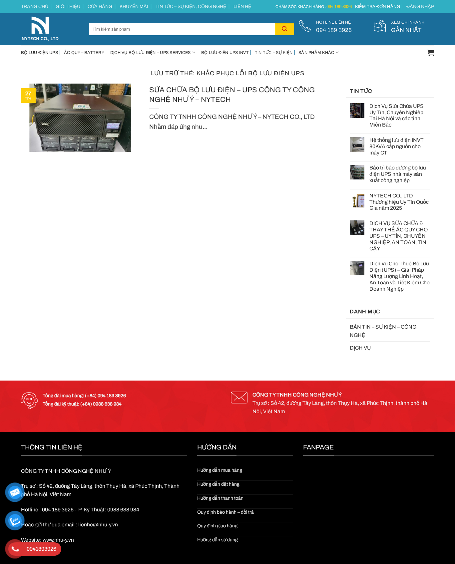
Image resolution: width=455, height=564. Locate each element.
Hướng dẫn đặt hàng (218, 484)
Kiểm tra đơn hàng (377, 6)
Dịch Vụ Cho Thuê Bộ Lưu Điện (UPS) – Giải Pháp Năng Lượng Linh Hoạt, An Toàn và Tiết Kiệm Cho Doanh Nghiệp (399, 276)
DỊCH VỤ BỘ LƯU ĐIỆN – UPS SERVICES (150, 52)
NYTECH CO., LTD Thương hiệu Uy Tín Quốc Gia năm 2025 (399, 202)
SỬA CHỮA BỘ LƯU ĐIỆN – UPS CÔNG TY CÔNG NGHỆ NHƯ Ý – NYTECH (232, 94)
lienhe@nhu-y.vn (98, 524)
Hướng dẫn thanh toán (220, 498)
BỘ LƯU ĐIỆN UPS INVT (225, 52)
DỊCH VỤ (360, 348)
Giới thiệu (68, 6)
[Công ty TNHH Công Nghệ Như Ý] (50, 29)
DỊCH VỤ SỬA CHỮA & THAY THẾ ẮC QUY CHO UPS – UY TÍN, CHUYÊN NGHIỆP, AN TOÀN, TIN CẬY (398, 235)
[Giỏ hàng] (430, 52)
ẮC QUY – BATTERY (84, 52)
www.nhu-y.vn (58, 540)
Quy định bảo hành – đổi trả (225, 512)
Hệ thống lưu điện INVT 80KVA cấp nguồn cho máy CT (396, 146)
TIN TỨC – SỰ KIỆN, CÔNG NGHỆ (191, 6)
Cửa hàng (100, 6)
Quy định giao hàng (217, 525)
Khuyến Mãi (134, 6)
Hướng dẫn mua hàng (219, 470)
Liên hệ (242, 6)
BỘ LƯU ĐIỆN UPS (39, 52)
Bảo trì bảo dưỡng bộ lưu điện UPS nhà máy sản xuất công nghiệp (397, 174)
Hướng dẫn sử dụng (217, 539)
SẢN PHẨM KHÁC (316, 52)
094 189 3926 (339, 6)
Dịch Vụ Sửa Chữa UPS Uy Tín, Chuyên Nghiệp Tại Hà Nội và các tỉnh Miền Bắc (396, 115)
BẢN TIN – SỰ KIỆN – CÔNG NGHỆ (383, 331)
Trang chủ (34, 6)
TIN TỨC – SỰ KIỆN (273, 52)
